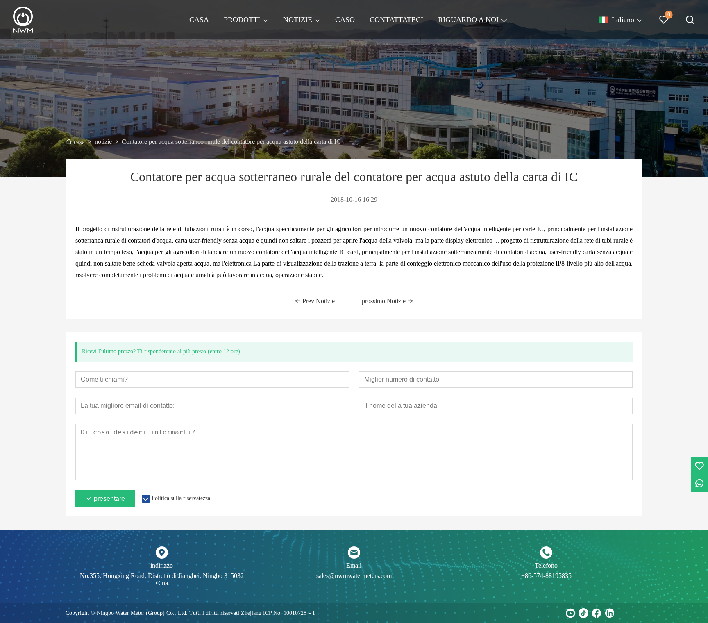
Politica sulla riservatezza (181, 498)
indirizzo (161, 565)
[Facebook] (596, 613)
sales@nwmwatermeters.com (354, 575)
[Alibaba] (636, 613)
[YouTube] (570, 613)
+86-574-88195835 (546, 575)
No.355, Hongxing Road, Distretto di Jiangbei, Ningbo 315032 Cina (162, 579)
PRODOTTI (242, 20)
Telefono (546, 565)
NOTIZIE (297, 20)
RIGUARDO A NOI (468, 20)
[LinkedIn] (610, 613)
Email (353, 565)
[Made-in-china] (623, 613)
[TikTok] (583, 613)
